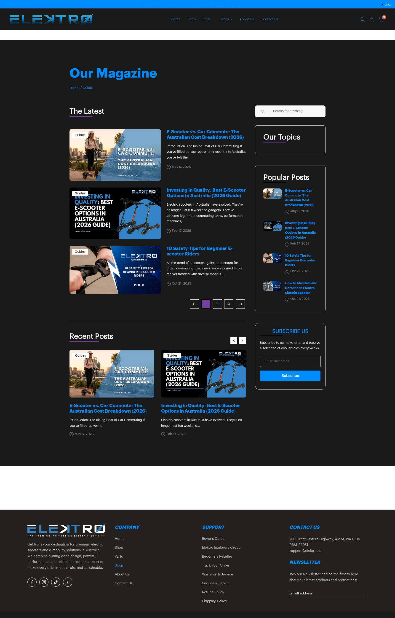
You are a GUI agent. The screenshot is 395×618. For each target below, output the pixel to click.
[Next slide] (242, 340)
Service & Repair (215, 583)
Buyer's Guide (213, 538)
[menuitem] (175, 19)
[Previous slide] (234, 340)
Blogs (225, 19)
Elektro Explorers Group (221, 547)
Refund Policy (213, 592)
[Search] (362, 19)
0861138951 (298, 545)
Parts (207, 19)
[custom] (32, 582)
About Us (246, 19)
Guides (88, 88)
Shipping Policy (214, 601)
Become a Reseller (217, 556)
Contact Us (269, 19)
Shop (191, 19)
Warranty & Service (217, 574)
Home (176, 19)
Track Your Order (216, 565)
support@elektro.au (305, 551)
